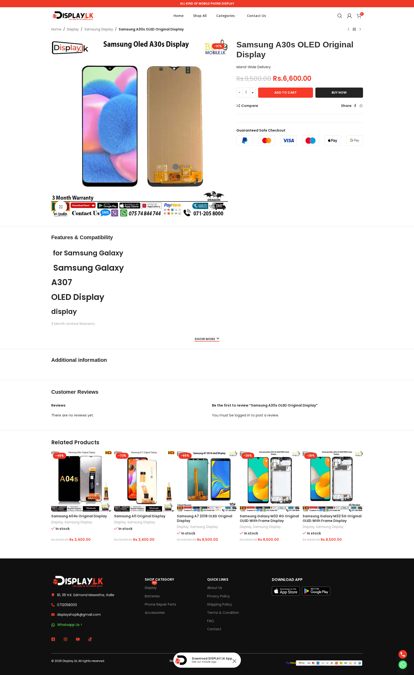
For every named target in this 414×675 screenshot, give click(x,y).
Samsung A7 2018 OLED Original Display (204, 518)
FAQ (210, 620)
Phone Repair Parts (160, 604)
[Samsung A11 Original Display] (144, 481)
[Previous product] (348, 29)
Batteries (152, 596)
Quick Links (217, 579)
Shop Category (159, 579)
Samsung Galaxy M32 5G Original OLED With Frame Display (332, 518)
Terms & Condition (223, 612)
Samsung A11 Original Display (139, 516)
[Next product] (360, 29)
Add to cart (285, 92)
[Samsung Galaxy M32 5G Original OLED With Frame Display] (333, 481)
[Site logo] (73, 15)
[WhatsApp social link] (361, 106)
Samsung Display (98, 29)
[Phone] (403, 654)
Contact (214, 629)
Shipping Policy (219, 604)
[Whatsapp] (403, 664)
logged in (242, 415)
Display (73, 29)
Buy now (339, 92)
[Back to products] (354, 29)
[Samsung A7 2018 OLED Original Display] (207, 481)
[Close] (234, 661)
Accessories (155, 612)
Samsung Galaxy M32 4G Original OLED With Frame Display (269, 518)
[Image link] (77, 581)
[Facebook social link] (355, 106)
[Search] (340, 16)
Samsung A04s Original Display (79, 516)
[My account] (349, 16)
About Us (214, 587)
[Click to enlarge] (61, 207)
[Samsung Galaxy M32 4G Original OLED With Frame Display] (270, 481)
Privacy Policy (218, 596)
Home (56, 29)
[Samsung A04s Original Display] (81, 481)
